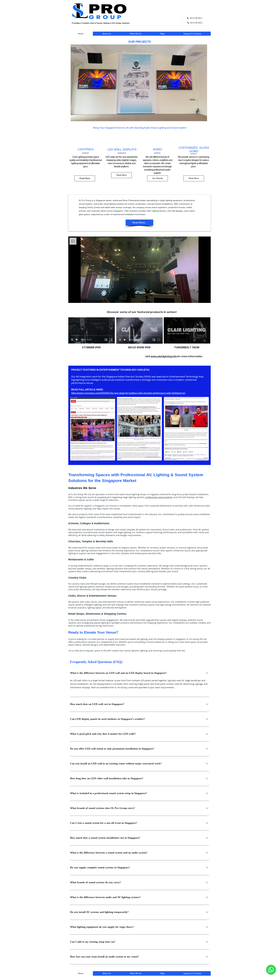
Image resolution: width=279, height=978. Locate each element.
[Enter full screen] (207, 299)
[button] (139, 82)
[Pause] (72, 299)
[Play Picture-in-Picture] (202, 299)
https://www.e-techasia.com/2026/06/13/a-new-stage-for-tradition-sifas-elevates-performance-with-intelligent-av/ (128, 393)
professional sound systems (158, 497)
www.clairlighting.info (164, 356)
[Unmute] (77, 299)
